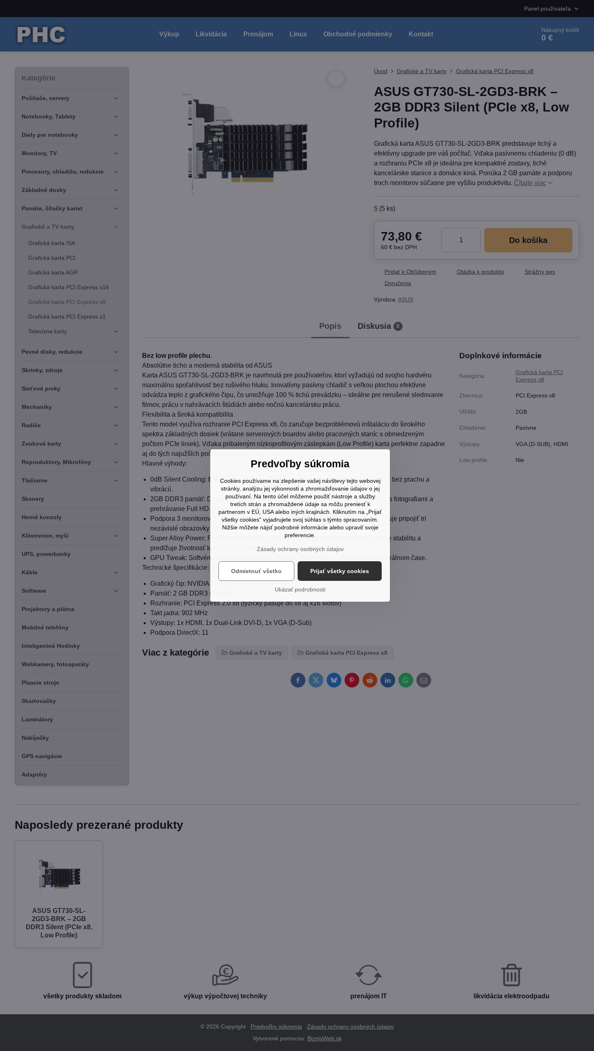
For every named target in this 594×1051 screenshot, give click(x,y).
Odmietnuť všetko (256, 571)
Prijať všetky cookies (339, 571)
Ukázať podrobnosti (300, 589)
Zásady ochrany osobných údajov (300, 549)
